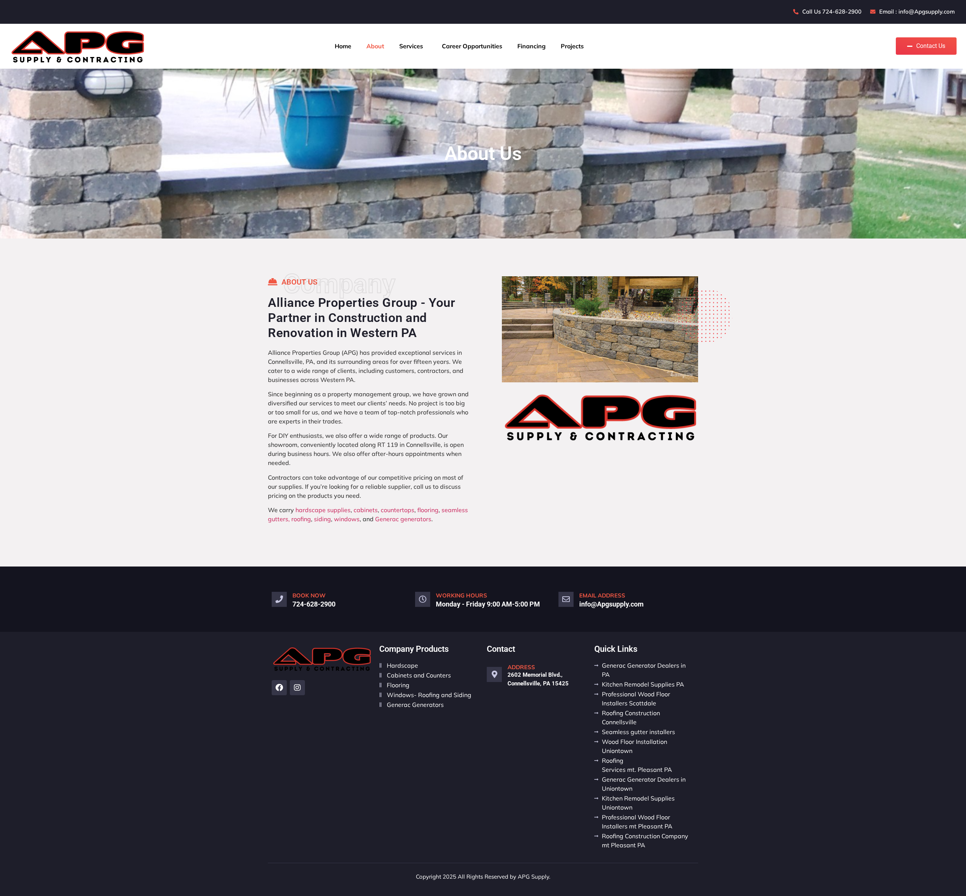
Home (343, 46)
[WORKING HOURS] (422, 599)
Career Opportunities (472, 46)
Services (411, 46)
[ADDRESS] (494, 674)
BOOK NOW (309, 595)
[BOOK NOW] (279, 599)
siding (322, 519)
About (375, 46)
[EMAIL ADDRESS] (566, 599)
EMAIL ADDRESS (602, 595)
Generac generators (403, 519)
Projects (572, 46)
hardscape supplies (323, 510)
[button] (413, 46)
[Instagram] (297, 687)
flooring (427, 510)
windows (347, 519)
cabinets (366, 510)
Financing (531, 46)
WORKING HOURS (461, 595)
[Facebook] (279, 687)
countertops (397, 510)
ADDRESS (521, 667)
